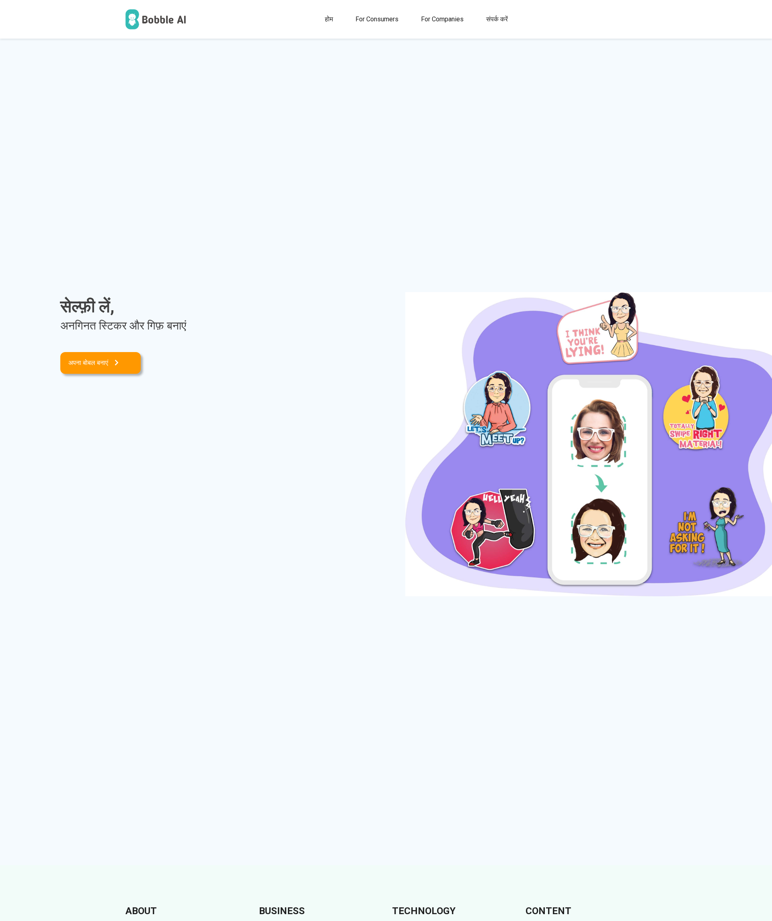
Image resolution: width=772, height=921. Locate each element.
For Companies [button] (442, 19)
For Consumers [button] (376, 19)
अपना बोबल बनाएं (88, 363)
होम (329, 19)
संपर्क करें (497, 19)
